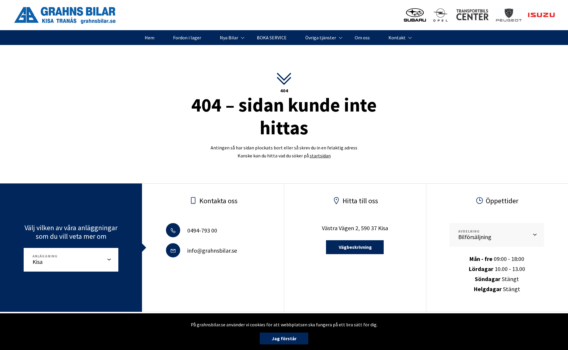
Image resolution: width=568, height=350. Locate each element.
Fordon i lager (187, 38)
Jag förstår (284, 338)
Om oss (362, 38)
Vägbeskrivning (355, 247)
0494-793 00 (201, 230)
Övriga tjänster (320, 38)
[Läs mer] (415, 15)
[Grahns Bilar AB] (65, 15)
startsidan (320, 156)
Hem (149, 38)
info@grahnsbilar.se (211, 250)
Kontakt (397, 38)
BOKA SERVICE (272, 38)
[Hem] (509, 15)
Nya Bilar (229, 38)
